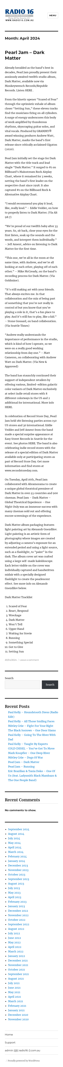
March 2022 (15, 951)
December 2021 (18, 960)
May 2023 (14, 892)
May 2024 (14, 842)
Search (9, 678)
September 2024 (18, 829)
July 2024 (14, 838)
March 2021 (15, 1001)
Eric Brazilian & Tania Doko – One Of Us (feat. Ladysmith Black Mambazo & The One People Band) (32, 775)
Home (9, 1034)
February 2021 (17, 1005)
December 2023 (18, 865)
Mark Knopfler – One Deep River (29, 753)
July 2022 (14, 933)
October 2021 (16, 969)
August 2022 (16, 928)
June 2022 (14, 937)
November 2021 (18, 965)
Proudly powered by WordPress (24, 1060)
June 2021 (14, 987)
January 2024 (16, 861)
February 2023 (17, 901)
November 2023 (18, 870)
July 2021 (14, 983)
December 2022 (18, 910)
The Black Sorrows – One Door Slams (32, 730)
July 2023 (14, 888)
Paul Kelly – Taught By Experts (28, 744)
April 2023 (14, 897)
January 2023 (16, 906)
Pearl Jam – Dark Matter (23, 762)
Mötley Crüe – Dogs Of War (25, 757)
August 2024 (16, 833)
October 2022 (16, 919)
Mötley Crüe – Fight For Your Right (30, 725)
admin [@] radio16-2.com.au (22, 1050)
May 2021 (14, 992)
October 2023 (16, 874)
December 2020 (18, 1014)
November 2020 (18, 1019)
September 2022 (18, 924)
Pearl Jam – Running (21, 766)
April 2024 (14, 847)
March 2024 (15, 852)
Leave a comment (29, 660)
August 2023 (16, 883)
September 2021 (18, 974)
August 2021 (16, 978)
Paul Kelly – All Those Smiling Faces (31, 721)
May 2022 (14, 942)
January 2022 (16, 956)
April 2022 (14, 947)
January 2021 (16, 1010)
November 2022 (18, 915)
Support (10, 1042)
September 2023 (18, 879)
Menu (52, 15)
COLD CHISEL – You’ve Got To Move (31, 748)
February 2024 (17, 856)
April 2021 (14, 996)
